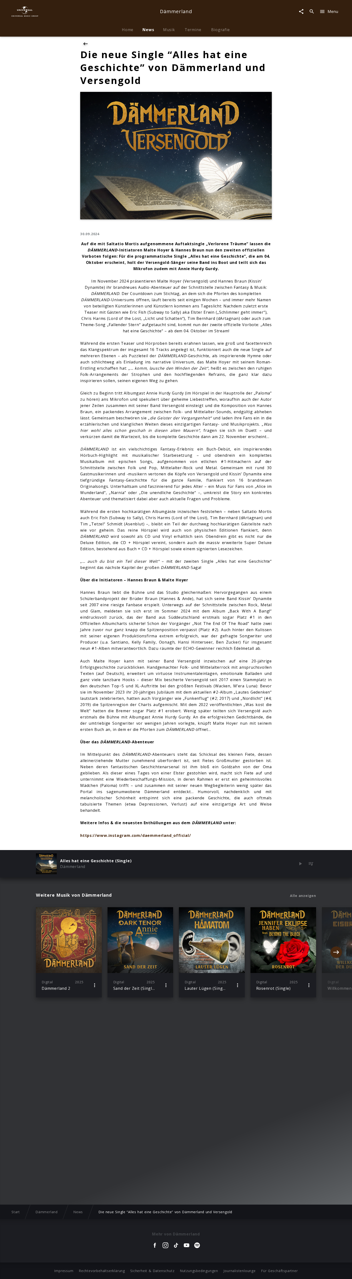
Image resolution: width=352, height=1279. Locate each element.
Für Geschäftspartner (279, 1270)
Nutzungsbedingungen (199, 1270)
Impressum (63, 1270)
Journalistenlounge (239, 1270)
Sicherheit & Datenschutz (152, 1270)
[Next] (336, 952)
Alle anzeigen (303, 895)
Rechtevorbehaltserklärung (102, 1270)
